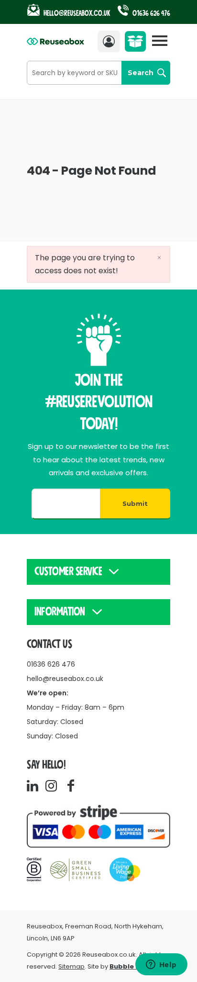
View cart (137, 44)
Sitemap (71, 966)
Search (140, 72)
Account (111, 41)
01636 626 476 (150, 13)
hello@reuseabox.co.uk (65, 678)
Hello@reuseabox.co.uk (77, 13)
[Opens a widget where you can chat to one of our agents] (161, 965)
